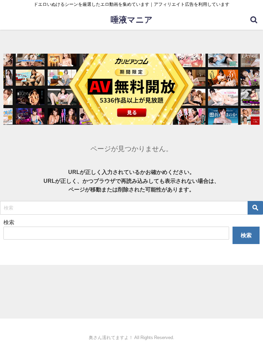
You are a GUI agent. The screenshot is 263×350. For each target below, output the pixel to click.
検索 (8, 222)
